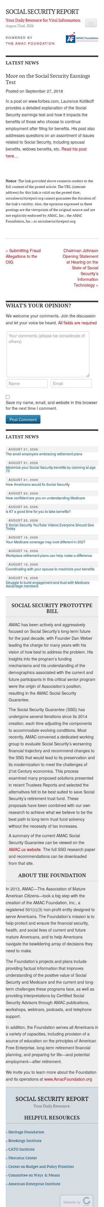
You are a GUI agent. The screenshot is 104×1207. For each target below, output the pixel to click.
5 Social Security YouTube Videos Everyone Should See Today (50, 526)
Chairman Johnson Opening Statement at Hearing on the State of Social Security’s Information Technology (80, 268)
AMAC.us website (25, 849)
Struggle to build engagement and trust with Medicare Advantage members (48, 584)
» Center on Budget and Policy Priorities (40, 1166)
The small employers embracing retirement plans (44, 454)
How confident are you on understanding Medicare (45, 498)
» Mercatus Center (21, 1158)
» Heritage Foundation (25, 1132)
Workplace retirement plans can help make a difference (49, 555)
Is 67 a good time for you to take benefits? (38, 511)
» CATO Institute (20, 1149)
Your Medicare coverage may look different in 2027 (46, 542)
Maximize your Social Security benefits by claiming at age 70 (51, 469)
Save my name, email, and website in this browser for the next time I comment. (51, 405)
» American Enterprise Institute (33, 1184)
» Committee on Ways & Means (33, 1175)
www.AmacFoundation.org (68, 1079)
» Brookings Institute (24, 1141)
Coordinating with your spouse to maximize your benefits (50, 569)
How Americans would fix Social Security (38, 484)
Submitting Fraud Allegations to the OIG (23, 256)
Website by (71, 1202)
